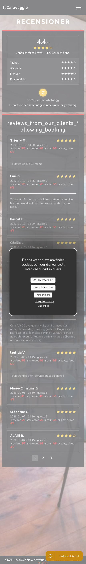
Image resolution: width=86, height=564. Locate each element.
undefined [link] (44, 306)
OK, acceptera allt (43, 280)
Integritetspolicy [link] (44, 301)
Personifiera (43, 295)
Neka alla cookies (43, 287)
